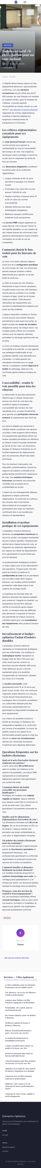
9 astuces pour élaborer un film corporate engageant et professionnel (20, 1001)
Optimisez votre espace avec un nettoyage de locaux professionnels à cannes (19, 1086)
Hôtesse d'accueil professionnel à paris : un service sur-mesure (18, 1031)
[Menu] (25, 2)
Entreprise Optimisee (14, 1116)
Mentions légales (8, 1147)
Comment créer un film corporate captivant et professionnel (18, 1077)
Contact (5, 1151)
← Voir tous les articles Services (15, 958)
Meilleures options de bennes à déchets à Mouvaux (17, 1024)
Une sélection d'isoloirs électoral (24, 109)
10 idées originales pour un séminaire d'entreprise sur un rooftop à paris (20, 986)
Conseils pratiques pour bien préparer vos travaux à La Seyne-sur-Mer (20, 1062)
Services (8, 45)
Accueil (4, 77)
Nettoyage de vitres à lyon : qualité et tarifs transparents (20, 1095)
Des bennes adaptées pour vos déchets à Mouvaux (20, 1016)
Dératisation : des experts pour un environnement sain (18, 1009)
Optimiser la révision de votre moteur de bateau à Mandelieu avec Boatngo (20, 1069)
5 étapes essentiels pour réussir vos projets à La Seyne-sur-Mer (19, 1047)
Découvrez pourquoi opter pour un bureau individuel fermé (19, 1054)
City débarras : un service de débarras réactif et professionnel (20, 993)
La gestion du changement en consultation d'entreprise (16, 1039)
